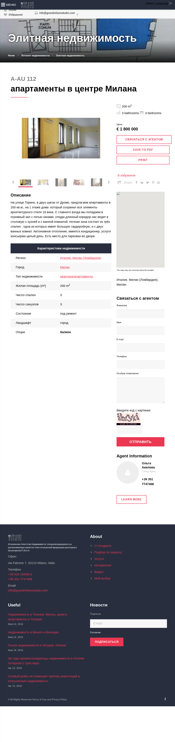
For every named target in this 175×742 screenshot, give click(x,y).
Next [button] (104, 138)
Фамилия (122, 305)
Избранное (15, 14)
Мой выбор (102, 578)
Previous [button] (17, 138)
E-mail (120, 339)
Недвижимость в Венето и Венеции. (33, 632)
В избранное (127, 175)
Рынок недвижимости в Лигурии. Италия (37, 645)
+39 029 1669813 (20, 574)
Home (11, 55)
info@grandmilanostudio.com (57, 12)
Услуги (99, 559)
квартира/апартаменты (76, 276)
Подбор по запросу (108, 552)
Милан (65, 267)
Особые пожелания (128, 373)
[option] (61, 138)
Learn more (131, 499)
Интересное (102, 565)
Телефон (122, 356)
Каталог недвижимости (36, 55)
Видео (98, 572)
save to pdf (143, 149)
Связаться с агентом (144, 139)
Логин (12, 9)
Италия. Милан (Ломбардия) (80, 258)
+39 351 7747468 (148, 482)
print (143, 160)
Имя (119, 322)
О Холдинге (102, 546)
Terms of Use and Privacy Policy (49, 699)
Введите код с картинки (133, 410)
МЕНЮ (11, 5)
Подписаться (107, 641)
